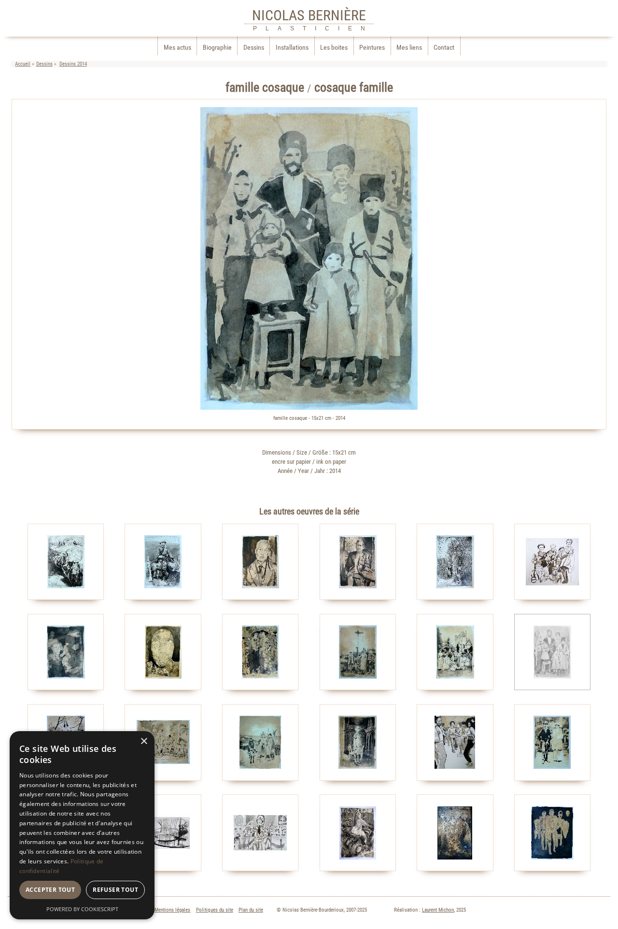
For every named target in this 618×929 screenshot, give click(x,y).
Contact (444, 47)
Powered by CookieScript (82, 909)
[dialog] (82, 825)
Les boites (334, 47)
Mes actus (177, 47)
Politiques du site (214, 910)
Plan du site (251, 910)
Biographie (217, 47)
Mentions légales (172, 910)
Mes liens (409, 47)
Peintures (372, 47)
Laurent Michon (438, 910)
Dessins (253, 47)
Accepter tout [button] (50, 890)
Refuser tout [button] (115, 890)
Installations (292, 47)
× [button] (143, 741)
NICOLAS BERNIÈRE (309, 15)
